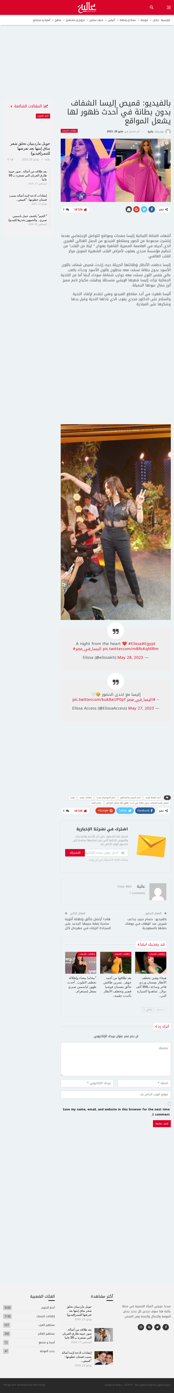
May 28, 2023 (130, 657)
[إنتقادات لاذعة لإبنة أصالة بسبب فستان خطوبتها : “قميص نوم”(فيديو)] (103, 1358)
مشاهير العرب (46, 1325)
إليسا (72, 798)
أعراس (111, 20)
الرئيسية (165, 20)
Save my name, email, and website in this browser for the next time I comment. (116, 1112)
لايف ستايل (96, 20)
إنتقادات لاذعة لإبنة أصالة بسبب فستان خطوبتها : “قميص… (77, 1356)
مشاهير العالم (46, 1333)
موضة (144, 20)
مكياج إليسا (96, 803)
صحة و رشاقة (128, 20)
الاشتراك (75, 853)
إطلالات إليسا (86, 798)
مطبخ (58, 20)
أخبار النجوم (43, 116)
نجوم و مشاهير (75, 20)
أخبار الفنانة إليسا (153, 798)
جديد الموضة (47, 1351)
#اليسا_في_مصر (87, 649)
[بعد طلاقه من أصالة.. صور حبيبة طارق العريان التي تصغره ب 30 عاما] (103, 1335)
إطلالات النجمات (69, 131)
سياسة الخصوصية (113, 1384)
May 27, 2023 (141, 708)
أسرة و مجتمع (41, 20)
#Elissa (135, 644)
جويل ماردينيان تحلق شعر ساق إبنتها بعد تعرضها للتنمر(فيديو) (30, 148)
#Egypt (149, 644)
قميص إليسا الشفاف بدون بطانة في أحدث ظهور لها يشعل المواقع (137, 803)
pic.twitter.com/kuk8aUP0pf (99, 699)
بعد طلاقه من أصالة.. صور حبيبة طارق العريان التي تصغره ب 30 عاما (27, 175)
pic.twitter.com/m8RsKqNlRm (131, 649)
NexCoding (39, 1384)
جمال (156, 20)
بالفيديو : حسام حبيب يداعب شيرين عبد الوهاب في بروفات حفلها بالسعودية (146, 923)
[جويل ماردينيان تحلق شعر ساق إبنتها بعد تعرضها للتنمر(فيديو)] (28, 126)
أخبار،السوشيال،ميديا (106, 798)
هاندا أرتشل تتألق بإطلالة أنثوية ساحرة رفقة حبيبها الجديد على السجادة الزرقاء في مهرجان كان (88, 923)
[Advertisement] (87, 65)
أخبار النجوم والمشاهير (130, 798)
